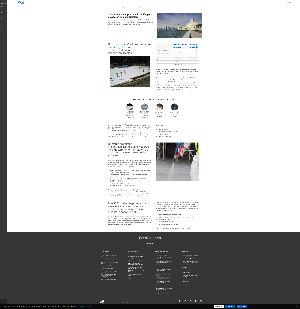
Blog (2, 29)
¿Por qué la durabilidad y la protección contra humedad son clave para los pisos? (163, 266)
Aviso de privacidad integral (189, 258)
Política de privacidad (123, 302)
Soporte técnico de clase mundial (108, 279)
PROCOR (176, 56)
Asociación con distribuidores (107, 265)
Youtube (195, 301)
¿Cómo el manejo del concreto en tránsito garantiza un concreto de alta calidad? (164, 274)
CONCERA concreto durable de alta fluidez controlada (136, 271)
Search (294, 3)
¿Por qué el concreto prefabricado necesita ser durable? (163, 282)
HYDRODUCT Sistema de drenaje (159, 114)
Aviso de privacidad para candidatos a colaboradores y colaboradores (191, 262)
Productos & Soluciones (4, 4)
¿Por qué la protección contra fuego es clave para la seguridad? (164, 262)
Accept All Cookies (241, 306)
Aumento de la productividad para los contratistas (109, 263)
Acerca (2, 23)
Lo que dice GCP (186, 270)
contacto (150, 243)
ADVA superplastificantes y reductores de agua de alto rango (135, 264)
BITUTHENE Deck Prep (180, 65)
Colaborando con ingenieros (107, 268)
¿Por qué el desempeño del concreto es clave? (164, 258)
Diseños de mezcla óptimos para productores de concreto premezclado (108, 275)
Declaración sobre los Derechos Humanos (190, 276)
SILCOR (176, 59)
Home (107, 8)
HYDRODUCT (126, 183)
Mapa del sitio (134, 302)
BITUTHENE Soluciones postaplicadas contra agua (144, 114)
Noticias (185, 267)
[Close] (297, 306)
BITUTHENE (177, 53)
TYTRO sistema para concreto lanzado (135, 275)
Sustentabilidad (186, 272)
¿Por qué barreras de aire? (161, 255)
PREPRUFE (193, 50)
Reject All (230, 306)
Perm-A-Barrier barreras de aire (135, 256)
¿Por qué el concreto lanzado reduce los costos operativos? (164, 289)
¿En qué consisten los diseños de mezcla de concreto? (163, 285)
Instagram (201, 301)
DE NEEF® (135, 179)
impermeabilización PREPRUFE (187, 78)
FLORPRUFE (132, 186)
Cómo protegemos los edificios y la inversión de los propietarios (109, 272)
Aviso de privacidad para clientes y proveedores (191, 256)
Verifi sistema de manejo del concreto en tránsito (135, 268)
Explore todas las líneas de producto (136, 278)
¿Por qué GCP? (186, 264)
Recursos (3, 17)
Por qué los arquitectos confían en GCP (108, 256)
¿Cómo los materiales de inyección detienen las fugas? (163, 270)
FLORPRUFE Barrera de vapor (174, 114)
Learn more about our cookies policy (84, 306)
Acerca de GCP (186, 251)
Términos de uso (112, 302)
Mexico (289, 3)
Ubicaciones (186, 281)
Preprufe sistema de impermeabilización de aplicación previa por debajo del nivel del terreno (136, 260)
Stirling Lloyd (119, 47)
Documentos (4, 11)
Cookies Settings (219, 306)
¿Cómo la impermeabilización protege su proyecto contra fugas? (163, 293)
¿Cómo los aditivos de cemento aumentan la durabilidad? (163, 278)
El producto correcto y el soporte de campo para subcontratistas (109, 259)
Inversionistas (186, 278)
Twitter (185, 301)
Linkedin (180, 301)
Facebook (190, 301)
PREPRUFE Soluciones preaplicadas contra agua (130, 114)
